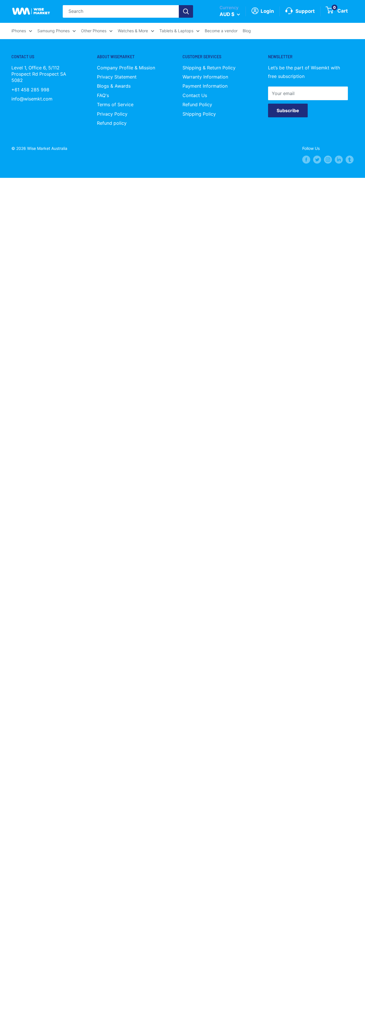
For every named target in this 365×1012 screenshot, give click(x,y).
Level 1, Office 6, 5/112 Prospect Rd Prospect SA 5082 (38, 74)
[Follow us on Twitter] (317, 160)
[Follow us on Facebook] (306, 160)
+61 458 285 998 (30, 89)
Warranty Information (205, 77)
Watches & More (133, 30)
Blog (247, 30)
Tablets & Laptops (176, 30)
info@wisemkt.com (31, 99)
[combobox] (121, 11)
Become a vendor (221, 30)
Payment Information (205, 86)
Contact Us (194, 95)
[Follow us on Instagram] (328, 160)
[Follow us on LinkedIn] (339, 160)
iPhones (18, 30)
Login (266, 11)
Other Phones (93, 30)
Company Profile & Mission (126, 68)
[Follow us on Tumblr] (350, 160)
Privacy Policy (112, 114)
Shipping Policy (199, 114)
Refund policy (112, 123)
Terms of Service (115, 104)
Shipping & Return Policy (209, 68)
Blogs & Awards (114, 86)
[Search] (186, 11)
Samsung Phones (53, 30)
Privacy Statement (117, 77)
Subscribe (288, 110)
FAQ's (103, 95)
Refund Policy (197, 104)
